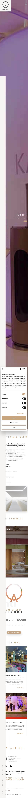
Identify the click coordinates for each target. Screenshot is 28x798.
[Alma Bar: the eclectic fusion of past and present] (14, 659)
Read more (20, 688)
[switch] (24, 398)
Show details (20, 413)
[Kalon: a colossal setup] (14, 706)
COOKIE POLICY (18, 794)
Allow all (14, 418)
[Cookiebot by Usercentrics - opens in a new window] (20, 369)
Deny (14, 427)
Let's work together (13, 632)
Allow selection (14, 422)
